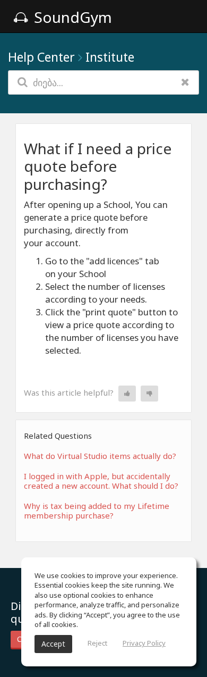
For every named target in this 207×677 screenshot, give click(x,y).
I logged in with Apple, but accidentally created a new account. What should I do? (101, 481)
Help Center (41, 56)
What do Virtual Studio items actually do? (100, 455)
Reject (97, 643)
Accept (53, 644)
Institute (109, 56)
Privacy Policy (144, 643)
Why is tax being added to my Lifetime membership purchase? (96, 510)
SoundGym (71, 17)
